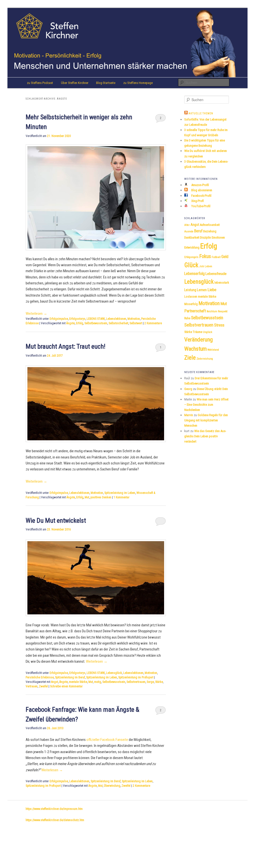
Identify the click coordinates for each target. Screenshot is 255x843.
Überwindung (112, 785)
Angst (54, 682)
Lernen (202, 290)
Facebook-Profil (201, 195)
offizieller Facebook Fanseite (107, 739)
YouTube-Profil (200, 206)
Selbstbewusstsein (95, 323)
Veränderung (198, 339)
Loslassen (190, 296)
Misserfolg (191, 304)
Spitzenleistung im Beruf (70, 677)
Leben (208, 266)
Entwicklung (191, 247)
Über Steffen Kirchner (74, 83)
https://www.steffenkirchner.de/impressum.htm (54, 809)
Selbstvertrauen (136, 682)
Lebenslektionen (116, 319)
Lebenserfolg (194, 273)
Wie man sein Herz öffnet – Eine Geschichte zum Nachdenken (206, 404)
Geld (224, 256)
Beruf (198, 231)
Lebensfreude (216, 273)
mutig (97, 682)
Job (201, 266)
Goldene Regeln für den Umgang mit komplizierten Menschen (206, 420)
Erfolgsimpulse (59, 319)
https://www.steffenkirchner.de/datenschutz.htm (55, 820)
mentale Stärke (78, 682)
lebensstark (221, 282)
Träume (197, 332)
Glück (191, 265)
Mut (87, 497)
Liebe (211, 289)
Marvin (188, 415)
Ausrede (188, 231)
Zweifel (43, 686)
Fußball (216, 257)
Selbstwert (135, 323)
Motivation (134, 319)
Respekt (222, 311)
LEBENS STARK (96, 319)
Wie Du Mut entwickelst (56, 520)
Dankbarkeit (191, 237)
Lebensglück (114, 673)
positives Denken (100, 497)
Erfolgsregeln (191, 257)
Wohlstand (213, 349)
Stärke (159, 682)
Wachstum (195, 348)
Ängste (70, 323)
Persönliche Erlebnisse (40, 677)
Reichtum (212, 311)
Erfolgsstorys (77, 319)
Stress (219, 325)
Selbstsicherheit (118, 323)
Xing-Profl (197, 201)
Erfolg (79, 323)
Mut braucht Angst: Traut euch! (65, 346)
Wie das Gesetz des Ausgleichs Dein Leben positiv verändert (205, 436)
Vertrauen (32, 686)
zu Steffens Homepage (138, 83)
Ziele (190, 357)
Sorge (150, 682)
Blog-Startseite (105, 83)
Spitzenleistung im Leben (119, 493)
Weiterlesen (36, 313)
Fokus (205, 256)
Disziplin (205, 237)
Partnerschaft (195, 311)
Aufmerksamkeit (210, 225)
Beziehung (209, 231)
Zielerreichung (204, 358)
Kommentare (153, 323)
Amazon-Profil (200, 185)
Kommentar (121, 497)
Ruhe (187, 318)
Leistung (190, 290)
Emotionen (218, 237)
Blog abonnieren (201, 190)
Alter (187, 225)
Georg (188, 389)
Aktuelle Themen (201, 113)
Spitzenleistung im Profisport (135, 677)
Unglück (207, 332)
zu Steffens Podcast (40, 83)
